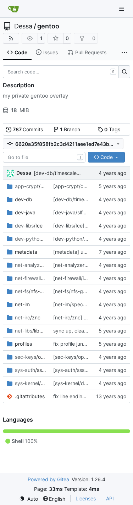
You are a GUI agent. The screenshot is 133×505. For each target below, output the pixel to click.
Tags (112, 129)
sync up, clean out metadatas (87, 331)
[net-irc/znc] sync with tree (84, 317)
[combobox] (44, 157)
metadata (26, 252)
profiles (23, 344)
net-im (22, 304)
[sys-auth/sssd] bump (78, 370)
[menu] (28, 499)
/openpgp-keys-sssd (30, 357)
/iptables (30, 278)
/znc (27, 317)
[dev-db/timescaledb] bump (67, 173)
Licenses (86, 498)
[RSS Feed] (11, 38)
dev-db (23, 199)
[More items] (124, 52)
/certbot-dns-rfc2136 (30, 186)
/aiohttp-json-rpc (30, 239)
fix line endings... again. (80, 396)
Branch (70, 129)
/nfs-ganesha (30, 291)
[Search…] (124, 71)
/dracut (30, 383)
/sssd (30, 370)
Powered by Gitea (48, 479)
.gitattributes (30, 396)
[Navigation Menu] (122, 9)
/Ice (29, 226)
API (110, 498)
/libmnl (30, 331)
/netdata (30, 265)
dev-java (25, 212)
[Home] (13, 8)
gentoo (48, 26)
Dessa (23, 26)
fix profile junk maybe (78, 344)
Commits (28, 129)
